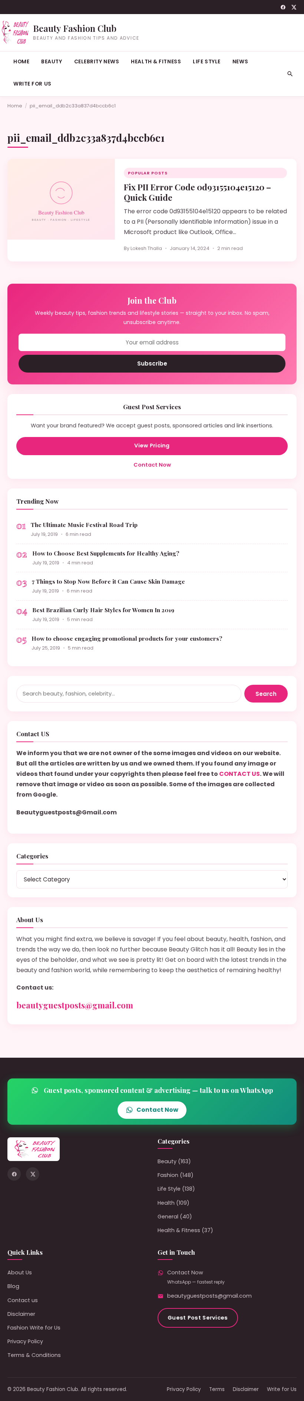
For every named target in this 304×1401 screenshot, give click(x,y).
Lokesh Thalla (146, 248)
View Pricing (152, 445)
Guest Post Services (198, 1317)
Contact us (22, 1300)
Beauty (51, 61)
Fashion (168, 1175)
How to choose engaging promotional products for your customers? (127, 638)
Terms (217, 1389)
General (168, 1216)
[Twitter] (294, 7)
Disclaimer (21, 1314)
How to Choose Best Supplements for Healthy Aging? (105, 553)
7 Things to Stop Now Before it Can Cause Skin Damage (108, 581)
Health (166, 1203)
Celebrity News (96, 61)
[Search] (290, 73)
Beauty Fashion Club (74, 28)
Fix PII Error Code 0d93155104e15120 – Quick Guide (197, 192)
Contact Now (152, 464)
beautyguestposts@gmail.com (74, 1005)
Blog (13, 1286)
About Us (19, 1272)
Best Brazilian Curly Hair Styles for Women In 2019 (103, 610)
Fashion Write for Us (33, 1327)
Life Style (207, 61)
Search (266, 694)
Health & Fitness (156, 61)
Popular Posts (148, 173)
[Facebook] (283, 7)
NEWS (240, 61)
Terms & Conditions (34, 1355)
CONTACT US (239, 774)
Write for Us (32, 83)
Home (21, 61)
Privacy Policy (25, 1341)
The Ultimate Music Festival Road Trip (84, 524)
